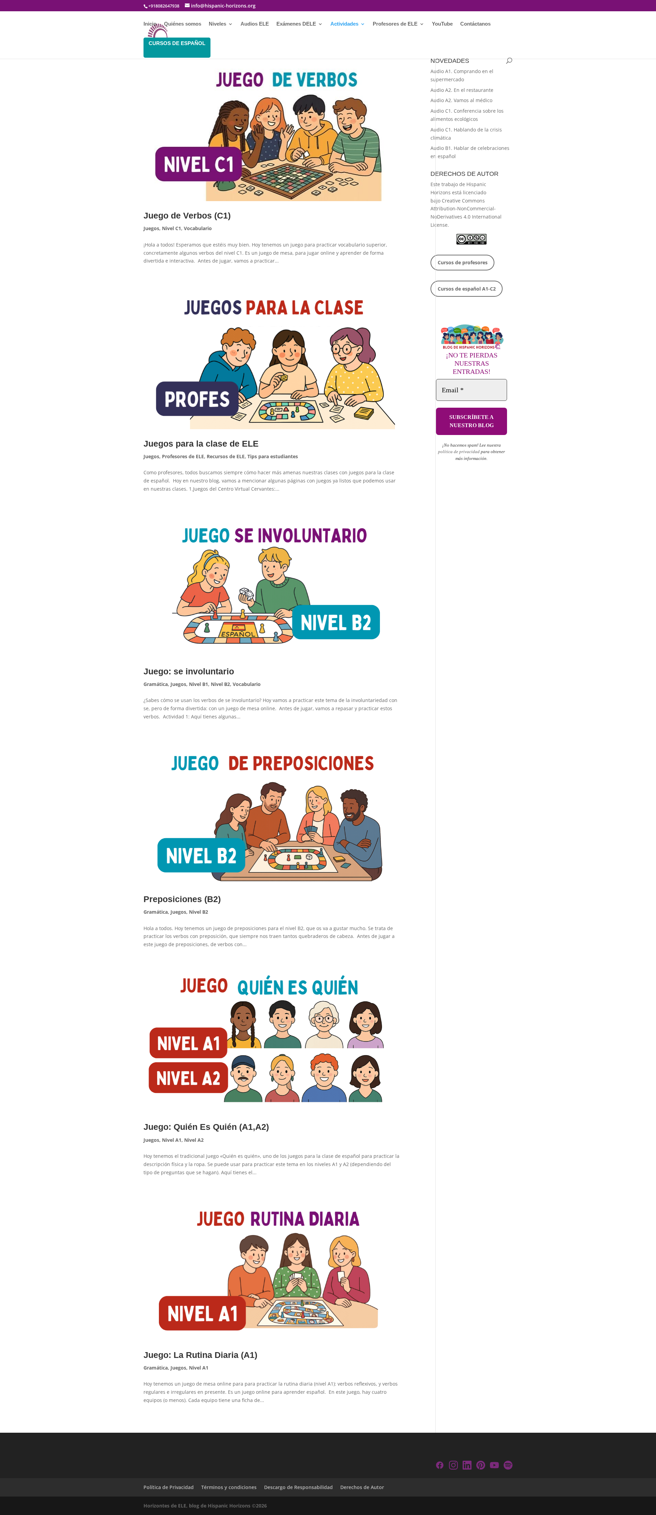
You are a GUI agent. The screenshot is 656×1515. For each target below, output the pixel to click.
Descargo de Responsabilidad (298, 1487)
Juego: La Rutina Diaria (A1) (200, 1355)
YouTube (442, 24)
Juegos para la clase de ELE (201, 443)
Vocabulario (198, 228)
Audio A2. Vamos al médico (461, 100)
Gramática (156, 684)
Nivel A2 (194, 1140)
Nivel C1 (171, 228)
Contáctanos (475, 24)
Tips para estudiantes (272, 456)
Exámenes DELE (296, 24)
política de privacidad (459, 451)
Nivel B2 (220, 684)
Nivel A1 (171, 1140)
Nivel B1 (198, 684)
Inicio (150, 24)
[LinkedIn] (467, 1466)
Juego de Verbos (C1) (187, 215)
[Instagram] (453, 1466)
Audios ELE (255, 24)
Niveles (217, 24)
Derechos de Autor (362, 1487)
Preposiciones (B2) (182, 899)
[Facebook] (439, 1466)
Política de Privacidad (169, 1487)
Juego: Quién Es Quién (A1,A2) (206, 1127)
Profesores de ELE (395, 24)
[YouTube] (494, 1466)
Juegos (151, 228)
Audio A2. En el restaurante (461, 90)
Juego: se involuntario (189, 671)
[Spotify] (508, 1466)
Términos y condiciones (229, 1487)
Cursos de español (177, 43)
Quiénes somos (182, 24)
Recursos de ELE (226, 456)
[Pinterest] (480, 1466)
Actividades (344, 24)
